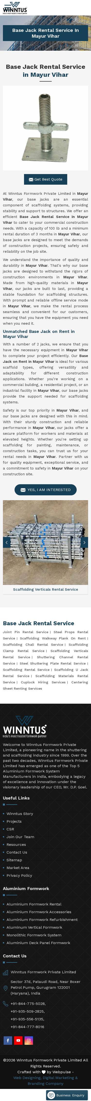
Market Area (18, 867)
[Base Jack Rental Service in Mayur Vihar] (45, 128)
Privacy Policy (19, 875)
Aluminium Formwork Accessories (39, 912)
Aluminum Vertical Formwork (34, 927)
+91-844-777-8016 (27, 1026)
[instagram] (29, 1040)
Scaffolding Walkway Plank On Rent (53, 638)
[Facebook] (8, 1040)
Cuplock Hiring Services (43, 682)
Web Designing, (27, 1077)
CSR (10, 829)
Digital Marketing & (60, 1077)
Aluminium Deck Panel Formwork (38, 942)
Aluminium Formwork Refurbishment (42, 919)
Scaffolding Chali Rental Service (33, 644)
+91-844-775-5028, (28, 1003)
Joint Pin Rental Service (25, 632)
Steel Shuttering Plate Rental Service (53, 663)
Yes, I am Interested (49, 489)
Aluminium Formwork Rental (34, 904)
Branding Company (45, 1083)
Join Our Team (20, 837)
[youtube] (18, 1040)
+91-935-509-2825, (28, 1011)
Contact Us (17, 852)
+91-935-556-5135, (27, 1019)
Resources (16, 844)
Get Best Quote (47, 179)
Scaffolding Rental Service (26, 670)
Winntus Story (20, 813)
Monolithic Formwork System (34, 935)
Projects (14, 821)
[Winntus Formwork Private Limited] (15, 8)
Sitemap (14, 860)
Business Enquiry (69, 1095)
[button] (84, 542)
